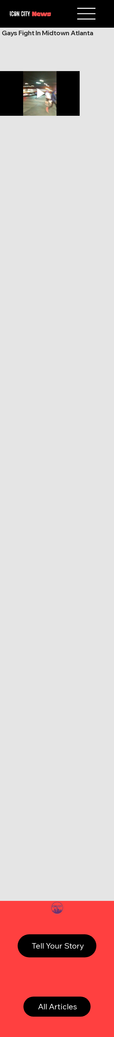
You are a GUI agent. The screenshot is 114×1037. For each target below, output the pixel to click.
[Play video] (40, 93)
